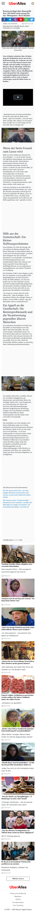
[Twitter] (31, 20)
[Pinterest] (21, 20)
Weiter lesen (18, 879)
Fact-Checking (18, 905)
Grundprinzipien (18, 902)
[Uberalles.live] (17, 3)
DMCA (18, 899)
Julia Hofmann (12, 23)
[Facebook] (4, 20)
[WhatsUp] (26, 20)
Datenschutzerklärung (18, 893)
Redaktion (18, 896)
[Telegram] (9, 20)
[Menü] (3, 3)
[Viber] (15, 20)
